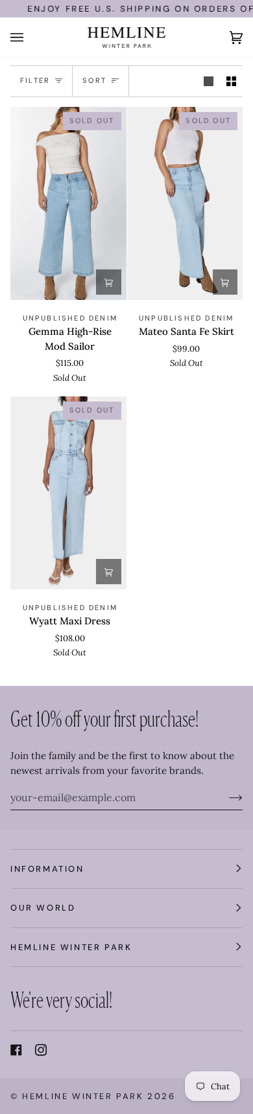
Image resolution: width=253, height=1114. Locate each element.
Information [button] (47, 868)
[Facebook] (16, 1050)
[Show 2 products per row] (231, 81)
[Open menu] (29, 37)
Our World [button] (42, 907)
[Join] (225, 797)
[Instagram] (41, 1050)
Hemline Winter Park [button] (71, 947)
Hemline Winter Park (84, 1096)
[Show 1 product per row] (208, 81)
